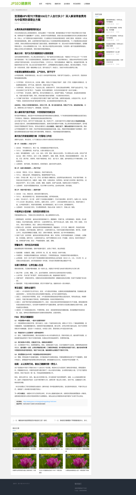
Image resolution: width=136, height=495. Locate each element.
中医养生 (48, 4)
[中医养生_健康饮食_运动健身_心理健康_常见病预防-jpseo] (21, 6)
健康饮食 (58, 4)
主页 (13, 10)
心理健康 (87, 4)
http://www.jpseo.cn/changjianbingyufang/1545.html (39, 401)
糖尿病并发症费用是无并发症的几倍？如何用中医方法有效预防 (39, 420)
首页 (40, 4)
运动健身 (67, 4)
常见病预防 (77, 4)
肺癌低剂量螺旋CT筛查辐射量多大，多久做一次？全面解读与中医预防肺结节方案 (87, 420)
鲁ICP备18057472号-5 (24, 483)
